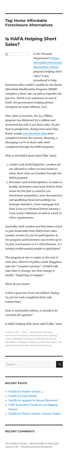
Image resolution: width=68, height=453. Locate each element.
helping (53, 335)
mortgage (22, 342)
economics (10, 335)
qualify (41, 342)
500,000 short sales (35, 133)
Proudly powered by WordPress (36, 447)
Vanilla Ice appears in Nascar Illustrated (33, 400)
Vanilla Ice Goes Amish (22, 396)
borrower (47, 332)
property (32, 342)
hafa (45, 335)
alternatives (36, 332)
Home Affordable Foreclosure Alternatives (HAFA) (47, 63)
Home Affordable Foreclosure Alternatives (26, 338)
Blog (24, 332)
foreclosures (36, 335)
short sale (24, 345)
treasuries (47, 345)
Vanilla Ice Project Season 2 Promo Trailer (34, 413)
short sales (35, 345)
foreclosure (23, 335)
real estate (51, 342)
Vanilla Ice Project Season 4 (25, 391)
